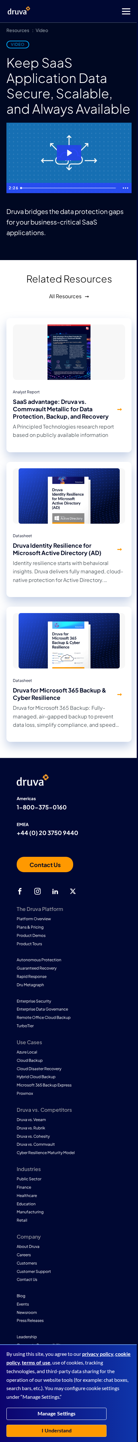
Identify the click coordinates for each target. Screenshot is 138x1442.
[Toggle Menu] (94, 11)
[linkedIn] (55, 891)
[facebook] (20, 891)
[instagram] (37, 891)
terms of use (36, 1362)
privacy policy (97, 1354)
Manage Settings (56, 1413)
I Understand (57, 1430)
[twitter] (73, 891)
